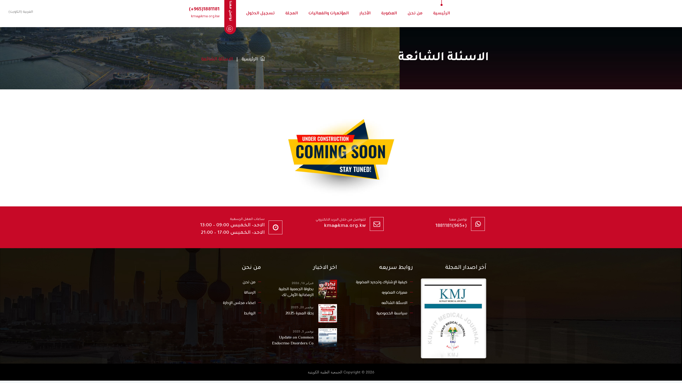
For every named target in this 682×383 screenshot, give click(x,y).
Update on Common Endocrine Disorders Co (293, 341)
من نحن (415, 13)
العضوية (389, 13)
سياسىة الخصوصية (391, 313)
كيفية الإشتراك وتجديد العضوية (381, 282)
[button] (19, 11)
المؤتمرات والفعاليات (328, 13)
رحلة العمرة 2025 (299, 314)
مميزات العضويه (394, 293)
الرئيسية (441, 13)
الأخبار (365, 13)
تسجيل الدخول (260, 13)
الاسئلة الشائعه (394, 303)
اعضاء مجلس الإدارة (239, 303)
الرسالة (249, 293)
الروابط (249, 313)
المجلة (291, 13)
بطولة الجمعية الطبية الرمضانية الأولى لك (296, 292)
